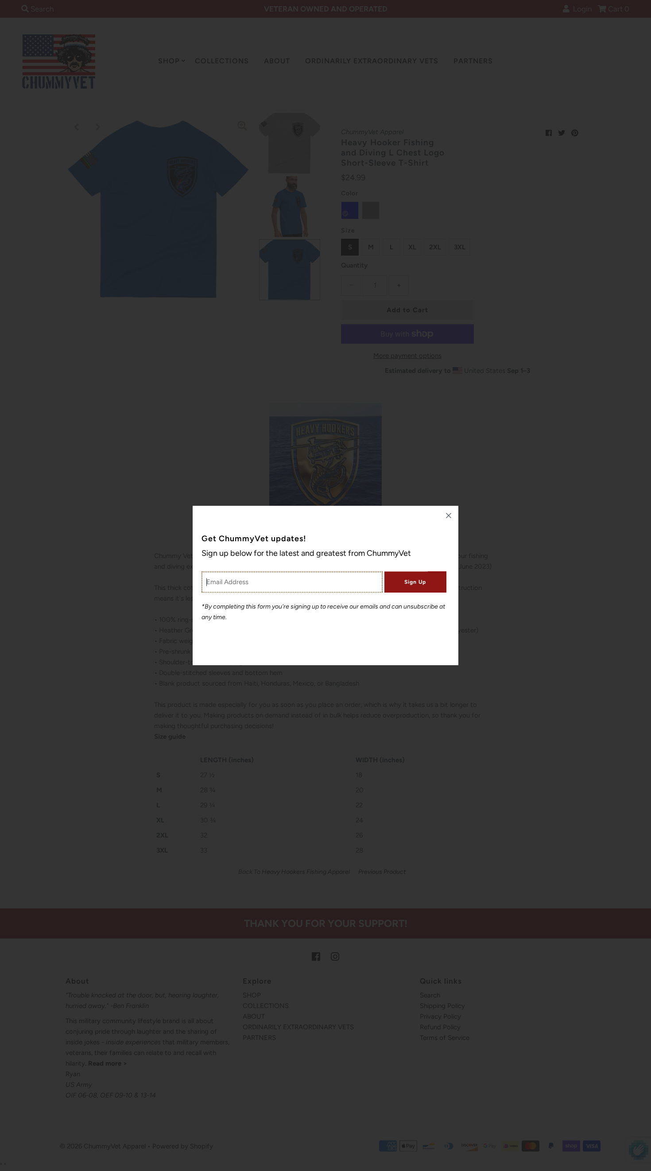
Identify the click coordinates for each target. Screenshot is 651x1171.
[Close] (448, 515)
